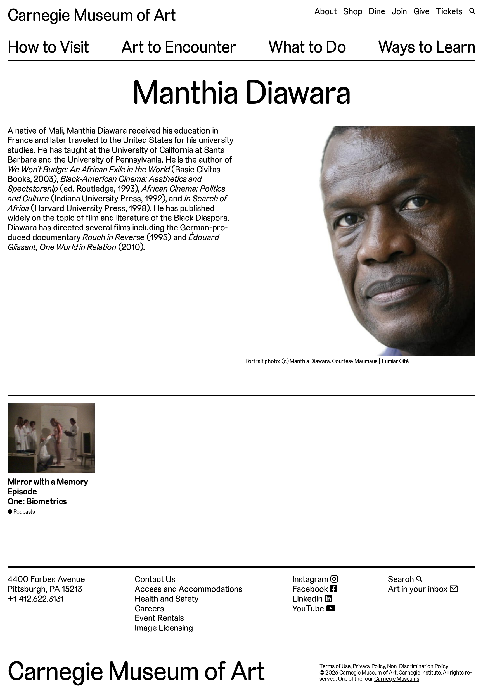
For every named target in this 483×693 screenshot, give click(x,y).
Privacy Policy (369, 666)
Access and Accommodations (188, 589)
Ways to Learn (426, 46)
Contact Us (155, 579)
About (325, 11)
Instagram (311, 579)
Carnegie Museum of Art (92, 15)
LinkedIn (308, 599)
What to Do (307, 46)
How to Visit (48, 46)
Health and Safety (166, 598)
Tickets (449, 11)
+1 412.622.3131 (36, 598)
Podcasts (24, 511)
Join (399, 11)
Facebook (311, 589)
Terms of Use (335, 666)
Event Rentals (159, 618)
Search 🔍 (405, 579)
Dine (377, 11)
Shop (352, 11)
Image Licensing (164, 627)
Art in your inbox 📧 (423, 589)
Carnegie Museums (396, 678)
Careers (149, 608)
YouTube (309, 609)
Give (422, 11)
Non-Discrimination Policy (417, 666)
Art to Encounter (178, 46)
